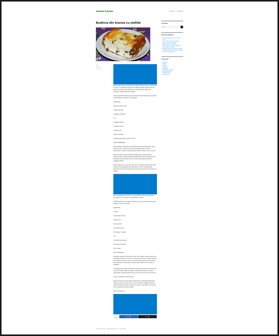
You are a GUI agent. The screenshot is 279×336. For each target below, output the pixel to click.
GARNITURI (165, 68)
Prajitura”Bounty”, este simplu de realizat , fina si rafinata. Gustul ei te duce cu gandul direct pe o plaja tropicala (172, 50)
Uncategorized (166, 74)
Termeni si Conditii (100, 328)
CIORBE (164, 63)
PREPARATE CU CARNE (167, 69)
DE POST (164, 65)
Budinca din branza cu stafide (169, 44)
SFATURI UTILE (166, 72)
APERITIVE (180, 11)
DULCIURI (172, 11)
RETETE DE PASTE (167, 71)
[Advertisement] (135, 74)
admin (97, 65)
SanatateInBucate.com (112, 328)
